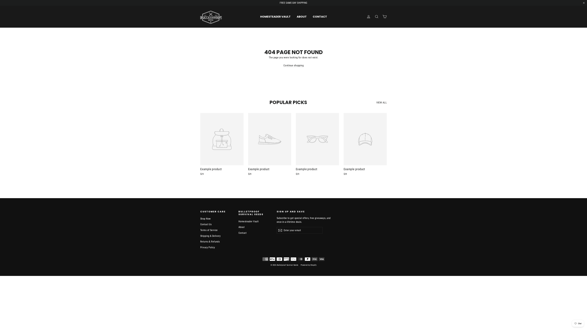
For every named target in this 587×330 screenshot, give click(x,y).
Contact (320, 16)
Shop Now (205, 218)
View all (381, 102)
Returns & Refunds (210, 241)
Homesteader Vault (275, 16)
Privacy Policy (207, 247)
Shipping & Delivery (210, 236)
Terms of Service (209, 230)
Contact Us (206, 224)
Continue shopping (293, 65)
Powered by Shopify (309, 265)
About (302, 16)
